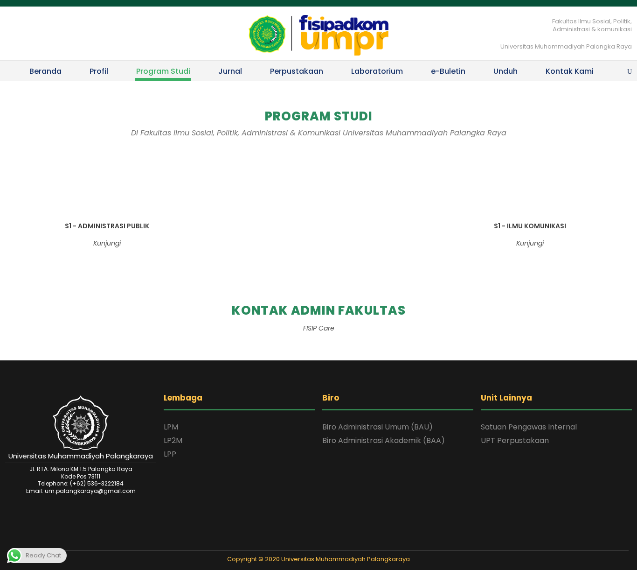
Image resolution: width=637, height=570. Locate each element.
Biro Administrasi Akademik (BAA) (383, 440)
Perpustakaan (296, 71)
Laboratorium (377, 71)
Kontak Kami (570, 71)
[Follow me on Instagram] (324, 542)
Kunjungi (107, 243)
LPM (171, 427)
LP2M (173, 440)
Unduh (505, 71)
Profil (99, 71)
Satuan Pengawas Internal (529, 427)
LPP (170, 454)
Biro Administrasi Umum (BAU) (377, 427)
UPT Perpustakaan (515, 440)
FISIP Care (318, 328)
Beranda (45, 71)
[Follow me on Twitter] (300, 542)
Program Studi (163, 71)
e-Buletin (448, 71)
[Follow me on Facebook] (312, 542)
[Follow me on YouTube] (337, 542)
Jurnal (230, 71)
